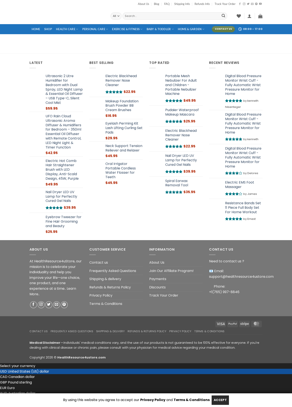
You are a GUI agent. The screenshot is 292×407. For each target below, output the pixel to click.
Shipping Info (182, 4)
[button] (249, 16)
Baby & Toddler (159, 29)
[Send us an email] (252, 4)
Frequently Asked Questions (112, 270)
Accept (220, 400)
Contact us (98, 262)
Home (36, 29)
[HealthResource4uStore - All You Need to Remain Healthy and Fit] (66, 16)
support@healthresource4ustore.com (241, 276)
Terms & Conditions (105, 303)
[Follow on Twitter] (248, 4)
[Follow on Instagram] (244, 4)
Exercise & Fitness (126, 29)
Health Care (65, 29)
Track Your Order (225, 4)
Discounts (157, 287)
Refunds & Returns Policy (110, 287)
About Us (143, 4)
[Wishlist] (239, 16)
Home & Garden (190, 29)
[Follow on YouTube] (260, 4)
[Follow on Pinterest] (256, 4)
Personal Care (93, 29)
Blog (156, 4)
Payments (157, 278)
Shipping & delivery (105, 278)
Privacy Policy (100, 295)
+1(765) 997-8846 (224, 291)
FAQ (167, 4)
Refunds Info (202, 4)
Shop (48, 29)
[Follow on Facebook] (240, 4)
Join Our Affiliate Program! (171, 270)
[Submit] (223, 16)
